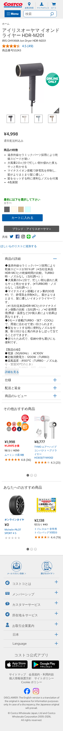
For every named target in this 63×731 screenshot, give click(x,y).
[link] (11, 236)
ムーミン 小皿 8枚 (14, 454)
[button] (53, 13)
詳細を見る (12, 372)
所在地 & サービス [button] (25, 615)
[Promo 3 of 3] (35, 475)
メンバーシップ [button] (23, 594)
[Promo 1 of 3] (27, 475)
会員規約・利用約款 (41, 674)
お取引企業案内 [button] (23, 626)
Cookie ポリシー (31, 682)
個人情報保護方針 (20, 678)
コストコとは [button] (21, 584)
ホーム (5, 23)
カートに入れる (22, 218)
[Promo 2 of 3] (31, 475)
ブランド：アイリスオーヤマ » (31, 229)
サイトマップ (17, 674)
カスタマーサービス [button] (26, 605)
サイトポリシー (44, 678)
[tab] (31, 582)
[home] (13, 5)
